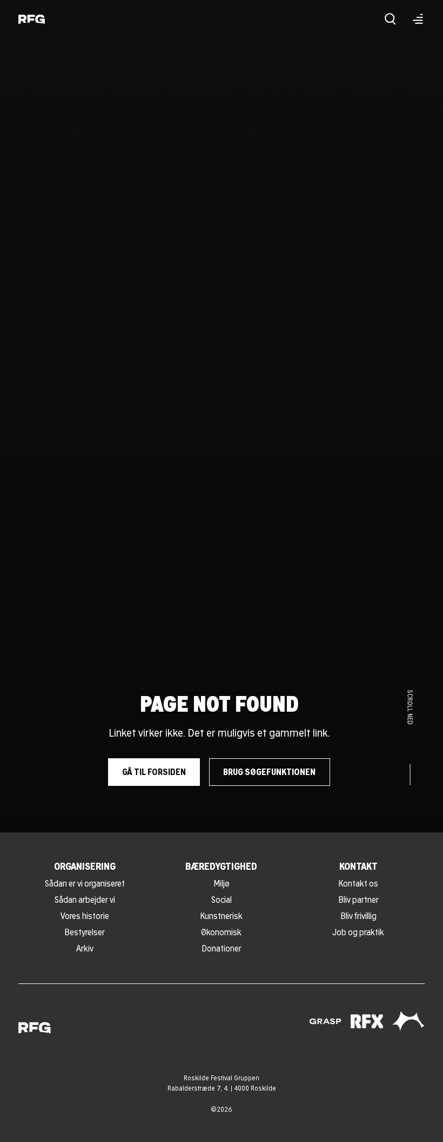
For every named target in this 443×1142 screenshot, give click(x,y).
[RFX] (367, 1021)
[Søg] (390, 19)
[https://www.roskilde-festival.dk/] (408, 1021)
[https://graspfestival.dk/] (325, 1021)
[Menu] (418, 19)
